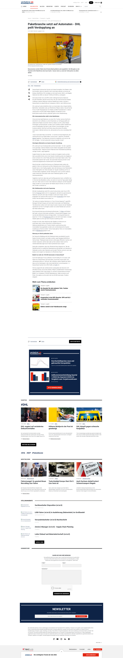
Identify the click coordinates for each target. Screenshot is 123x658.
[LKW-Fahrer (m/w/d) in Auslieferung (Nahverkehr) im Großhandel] (27, 513)
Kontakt (82, 649)
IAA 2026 (42, 6)
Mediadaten (73, 649)
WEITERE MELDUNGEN (28, 444)
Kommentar (44, 568)
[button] (61, 650)
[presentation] (101, 12)
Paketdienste (39, 230)
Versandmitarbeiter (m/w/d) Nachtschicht (51, 520)
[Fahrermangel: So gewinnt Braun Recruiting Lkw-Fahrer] (34, 469)
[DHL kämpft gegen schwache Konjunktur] (89, 414)
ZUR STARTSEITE (75, 341)
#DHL (24, 404)
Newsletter (76, 2)
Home (29, 18)
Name (64, 562)
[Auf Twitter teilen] (29, 92)
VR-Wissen (71, 6)
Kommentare (33, 81)
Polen (62, 211)
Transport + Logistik (45, 18)
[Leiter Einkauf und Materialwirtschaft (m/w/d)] (27, 535)
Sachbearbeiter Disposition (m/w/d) (48, 505)
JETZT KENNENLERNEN (54, 387)
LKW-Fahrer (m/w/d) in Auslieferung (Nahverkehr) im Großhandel (60, 512)
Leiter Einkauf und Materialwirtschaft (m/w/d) (52, 534)
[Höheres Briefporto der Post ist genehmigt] (61, 414)
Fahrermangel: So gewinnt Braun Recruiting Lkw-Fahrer (33, 482)
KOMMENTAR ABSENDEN (61, 593)
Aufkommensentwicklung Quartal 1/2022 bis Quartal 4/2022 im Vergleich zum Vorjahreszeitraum (64, 377)
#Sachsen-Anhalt (86, 478)
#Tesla (56, 478)
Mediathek (49, 6)
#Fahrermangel (30, 478)
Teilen (42, 81)
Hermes (39, 193)
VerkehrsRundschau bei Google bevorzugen (68, 81)
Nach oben (98, 642)
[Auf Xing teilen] (29, 99)
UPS (56, 265)
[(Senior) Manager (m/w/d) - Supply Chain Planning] (27, 528)
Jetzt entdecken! (91, 655)
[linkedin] (65, 639)
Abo (91, 2)
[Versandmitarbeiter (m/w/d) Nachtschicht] (27, 520)
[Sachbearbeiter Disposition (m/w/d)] (27, 505)
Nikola (34, 138)
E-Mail (43, 562)
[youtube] (57, 639)
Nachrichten (34, 6)
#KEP (28, 453)
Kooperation (60, 196)
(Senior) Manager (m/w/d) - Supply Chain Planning (54, 527)
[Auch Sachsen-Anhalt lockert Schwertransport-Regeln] (89, 469)
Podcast (63, 6)
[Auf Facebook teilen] (29, 89)
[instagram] (61, 639)
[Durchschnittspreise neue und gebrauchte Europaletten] (39, 362)
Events (57, 6)
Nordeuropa (47, 217)
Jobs (86, 2)
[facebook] (53, 639)
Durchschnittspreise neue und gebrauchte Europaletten (62, 362)
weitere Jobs (39, 542)
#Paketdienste (37, 453)
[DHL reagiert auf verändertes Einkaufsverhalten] (34, 414)
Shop (82, 2)
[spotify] (69, 639)
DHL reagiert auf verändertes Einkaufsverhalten (32, 427)
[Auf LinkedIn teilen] (29, 96)
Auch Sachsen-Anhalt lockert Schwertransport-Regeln (87, 482)
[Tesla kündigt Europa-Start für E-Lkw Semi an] (61, 469)
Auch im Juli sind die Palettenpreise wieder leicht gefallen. (63, 365)
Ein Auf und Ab (54, 381)
